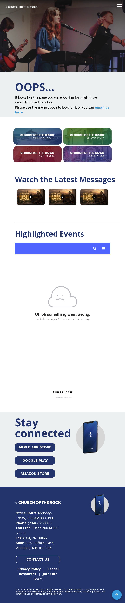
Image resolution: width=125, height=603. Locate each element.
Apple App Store (35, 447)
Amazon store (35, 474)
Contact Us (37, 559)
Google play (35, 460)
